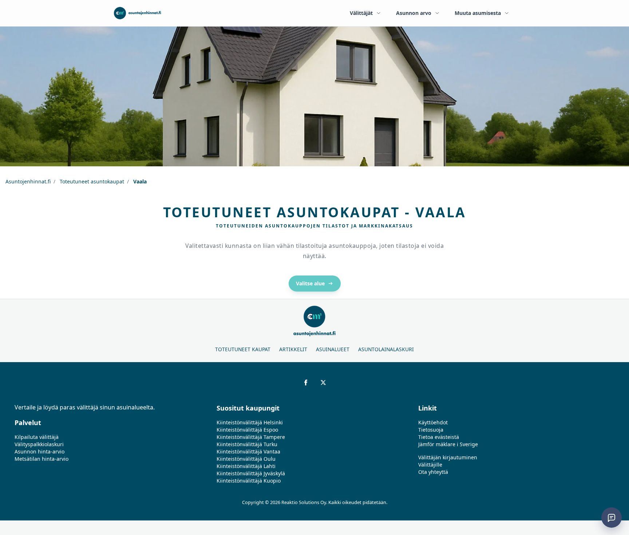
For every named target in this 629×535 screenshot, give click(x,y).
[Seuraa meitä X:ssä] (323, 382)
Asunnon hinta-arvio (39, 451)
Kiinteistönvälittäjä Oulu (246, 458)
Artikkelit (293, 349)
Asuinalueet (332, 349)
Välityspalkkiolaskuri (39, 444)
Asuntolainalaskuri (386, 349)
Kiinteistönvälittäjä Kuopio (249, 480)
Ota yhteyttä (433, 471)
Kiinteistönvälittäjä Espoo (247, 429)
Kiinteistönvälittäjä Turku (247, 444)
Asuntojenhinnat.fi (28, 181)
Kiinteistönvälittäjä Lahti (246, 466)
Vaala (139, 181)
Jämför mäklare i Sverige (448, 444)
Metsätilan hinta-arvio (41, 458)
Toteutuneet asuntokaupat (91, 181)
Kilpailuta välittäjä (37, 436)
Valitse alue (310, 283)
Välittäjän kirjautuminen (447, 457)
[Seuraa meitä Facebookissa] (305, 382)
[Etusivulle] (137, 13)
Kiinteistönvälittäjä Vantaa (248, 451)
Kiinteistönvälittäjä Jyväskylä (251, 473)
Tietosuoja (430, 429)
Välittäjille (430, 464)
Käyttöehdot (433, 422)
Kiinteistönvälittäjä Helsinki (250, 422)
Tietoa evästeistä (438, 436)
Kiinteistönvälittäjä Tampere (251, 436)
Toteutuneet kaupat (242, 349)
